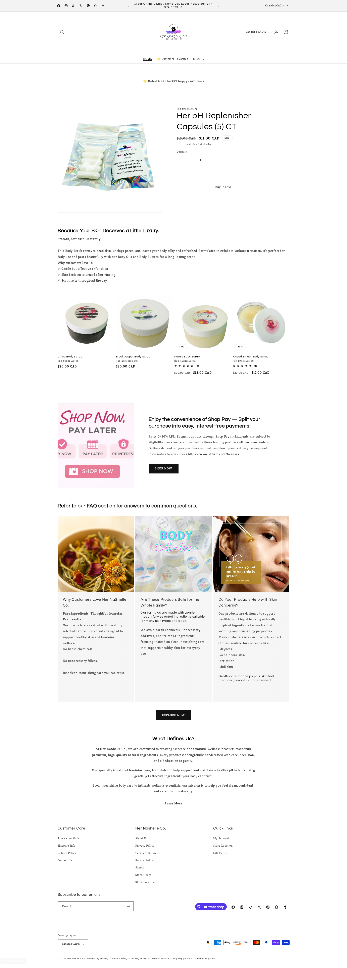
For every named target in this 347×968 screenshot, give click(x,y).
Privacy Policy (144, 845)
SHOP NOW (163, 468)
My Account (221, 838)
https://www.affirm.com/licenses (213, 454)
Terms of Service (146, 853)
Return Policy (144, 860)
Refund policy (119, 958)
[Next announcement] (218, 6)
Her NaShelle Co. (76, 958)
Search (139, 867)
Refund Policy (67, 853)
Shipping (182, 144)
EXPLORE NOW (173, 715)
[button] (62, 32)
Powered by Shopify (97, 958)
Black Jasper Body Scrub (133, 356)
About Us (141, 838)
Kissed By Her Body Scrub (250, 356)
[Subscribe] (128, 906)
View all (173, 386)
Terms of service (160, 958)
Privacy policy (138, 958)
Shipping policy (181, 958)
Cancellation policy (204, 958)
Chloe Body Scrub (70, 356)
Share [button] (184, 205)
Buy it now (223, 187)
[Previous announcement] (128, 6)
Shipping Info (67, 845)
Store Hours (143, 875)
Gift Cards (220, 853)
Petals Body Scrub (187, 356)
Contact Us (65, 860)
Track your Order (69, 838)
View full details (259, 205)
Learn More (173, 803)
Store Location (145, 882)
